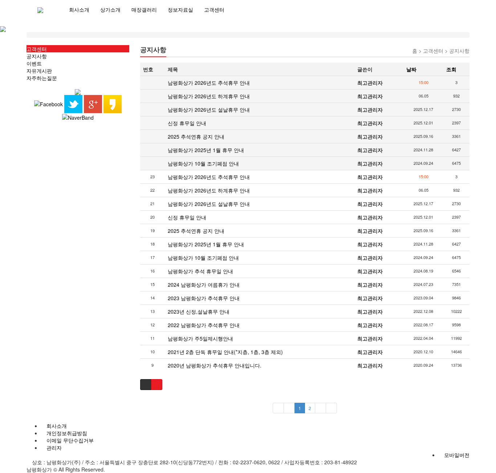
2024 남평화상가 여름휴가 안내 (204, 284)
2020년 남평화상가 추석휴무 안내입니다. (214, 365)
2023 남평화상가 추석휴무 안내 (204, 298)
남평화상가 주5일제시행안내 (200, 338)
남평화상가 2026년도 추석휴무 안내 (209, 82)
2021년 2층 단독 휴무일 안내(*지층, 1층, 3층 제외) (225, 351)
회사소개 (79, 9)
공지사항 (37, 56)
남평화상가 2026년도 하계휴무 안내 (209, 96)
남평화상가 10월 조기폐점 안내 (203, 163)
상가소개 (110, 9)
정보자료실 (180, 9)
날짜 (411, 69)
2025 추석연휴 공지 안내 (196, 136)
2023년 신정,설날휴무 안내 (198, 311)
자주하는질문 (42, 78)
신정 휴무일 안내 (187, 123)
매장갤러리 (144, 9)
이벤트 (34, 63)
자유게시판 (39, 70)
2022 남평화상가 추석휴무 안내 (204, 325)
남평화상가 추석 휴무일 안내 (200, 271)
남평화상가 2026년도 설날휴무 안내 (209, 109)
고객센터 (214, 9)
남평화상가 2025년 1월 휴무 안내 (206, 150)
